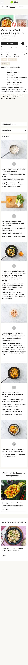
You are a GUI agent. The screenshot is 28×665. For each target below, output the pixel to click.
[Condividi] (25, 43)
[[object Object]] (21, 43)
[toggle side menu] (2, 2)
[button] (14, 130)
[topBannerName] (14, 12)
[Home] (2, 7)
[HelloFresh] (14, 2)
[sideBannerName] (14, 110)
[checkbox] (1, 39)
